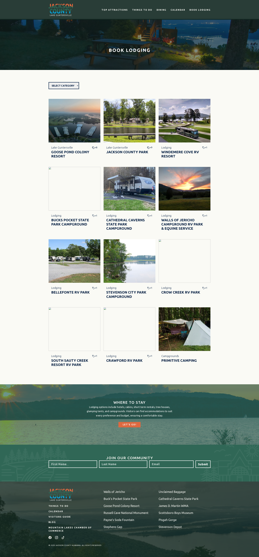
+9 (151, 147)
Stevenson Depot (170, 527)
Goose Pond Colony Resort (121, 505)
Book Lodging (200, 10)
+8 (96, 147)
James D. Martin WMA (173, 505)
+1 (206, 147)
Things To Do (142, 10)
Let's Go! (129, 424)
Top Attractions (115, 10)
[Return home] (61, 10)
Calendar (178, 10)
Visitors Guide (60, 517)
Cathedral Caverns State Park (178, 498)
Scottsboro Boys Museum (176, 512)
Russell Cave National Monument (126, 512)
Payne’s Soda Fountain (119, 519)
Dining (161, 10)
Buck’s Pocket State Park (120, 498)
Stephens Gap (113, 527)
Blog (52, 522)
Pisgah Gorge (168, 519)
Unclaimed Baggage (172, 491)
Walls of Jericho (114, 491)
